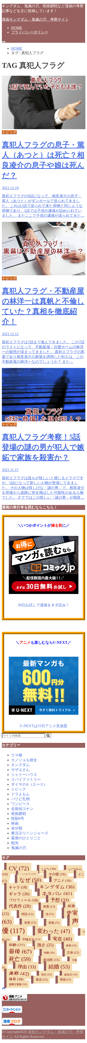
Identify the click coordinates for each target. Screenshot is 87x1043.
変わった (53, 931)
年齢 (17, 945)
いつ (49, 869)
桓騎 (49, 952)
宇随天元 (31, 939)
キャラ (18, 887)
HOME (16, 28)
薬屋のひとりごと (26, 838)
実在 (62, 939)
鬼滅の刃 (18, 848)
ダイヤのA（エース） (29, 784)
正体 (73, 952)
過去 (42, 979)
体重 (49, 906)
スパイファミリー (26, 779)
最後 (20, 951)
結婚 (59, 967)
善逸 (53, 922)
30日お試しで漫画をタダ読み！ (44, 605)
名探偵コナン (22, 809)
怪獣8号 (17, 818)
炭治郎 (51, 960)
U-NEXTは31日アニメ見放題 (43, 726)
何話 (27, 914)
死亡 (20, 959)
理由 (27, 966)
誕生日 (70, 974)
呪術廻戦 (18, 814)
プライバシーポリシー (29, 32)
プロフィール (23, 900)
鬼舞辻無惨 (18, 984)
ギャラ (19, 894)
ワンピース (20, 804)
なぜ (30, 880)
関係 (65, 979)
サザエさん (20, 770)
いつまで (28, 874)
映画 (15, 823)
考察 (19, 974)
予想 (60, 899)
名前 (30, 922)
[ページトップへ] (4, 988)
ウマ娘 (16, 755)
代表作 (20, 906)
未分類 (16, 828)
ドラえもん (20, 794)
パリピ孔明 (20, 799)
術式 (46, 974)
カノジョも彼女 (24, 760)
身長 (16, 979)
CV (19, 868)
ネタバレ (57, 893)
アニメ (62, 880)
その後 (57, 874)
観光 (15, 843)
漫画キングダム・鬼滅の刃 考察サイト (35, 19)
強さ (45, 945)
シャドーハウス (24, 775)
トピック (18, 789)
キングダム (20, 765)
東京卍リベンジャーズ (29, 833)
